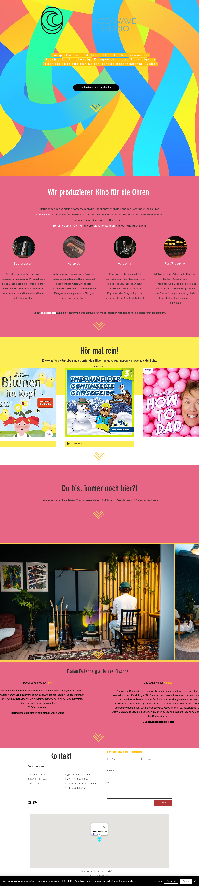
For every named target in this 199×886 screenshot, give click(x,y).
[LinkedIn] (29, 802)
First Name (112, 759)
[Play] (68, 443)
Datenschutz (100, 871)
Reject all (171, 881)
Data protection (126, 881)
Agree (186, 881)
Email (109, 770)
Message (111, 783)
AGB (110, 871)
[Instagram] (35, 802)
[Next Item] (193, 602)
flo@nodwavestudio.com (77, 774)
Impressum (86, 871)
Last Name (146, 759)
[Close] (195, 881)
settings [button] (158, 881)
